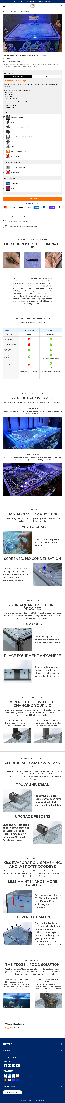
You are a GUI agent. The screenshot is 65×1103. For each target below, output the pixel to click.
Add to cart (32, 199)
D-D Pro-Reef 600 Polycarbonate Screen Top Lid (18, 11)
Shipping (5, 61)
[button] (61, 6)
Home (4, 11)
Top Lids (28, 1100)
